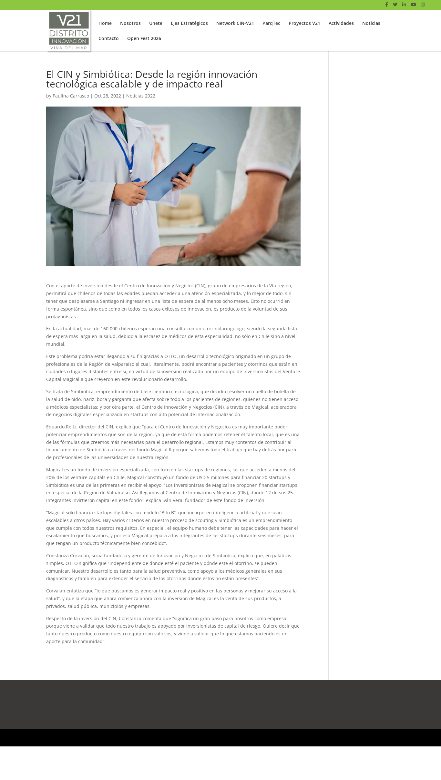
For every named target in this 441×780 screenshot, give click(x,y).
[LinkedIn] (404, 6)
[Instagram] (423, 6)
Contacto (108, 38)
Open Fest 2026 (144, 38)
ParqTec (271, 23)
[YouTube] (413, 6)
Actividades (341, 23)
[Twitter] (395, 6)
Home (105, 23)
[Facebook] (386, 6)
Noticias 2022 (140, 96)
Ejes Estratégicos (189, 23)
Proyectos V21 (304, 23)
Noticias (371, 23)
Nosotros (130, 23)
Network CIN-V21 (235, 23)
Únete (155, 23)
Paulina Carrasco (71, 96)
